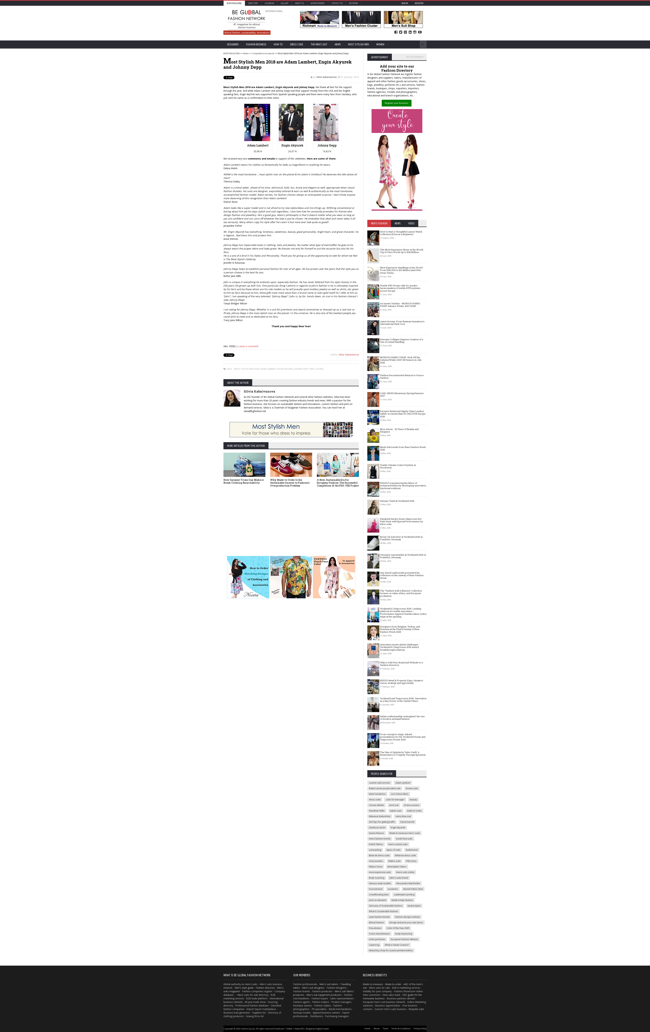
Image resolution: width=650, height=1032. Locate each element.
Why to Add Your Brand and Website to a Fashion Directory (401, 664)
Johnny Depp (301, 368)
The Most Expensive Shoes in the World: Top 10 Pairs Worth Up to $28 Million (402, 251)
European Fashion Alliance (404, 939)
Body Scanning (376, 877)
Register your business (396, 102)
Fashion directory (265, 987)
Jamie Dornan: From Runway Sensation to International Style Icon (402, 323)
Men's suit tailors (328, 984)
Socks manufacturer (379, 933)
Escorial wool (375, 888)
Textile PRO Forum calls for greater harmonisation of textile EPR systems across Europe (400, 288)
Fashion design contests (407, 916)
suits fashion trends (379, 916)
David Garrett (407, 821)
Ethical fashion (376, 922)
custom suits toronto (379, 782)
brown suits (412, 788)
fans (312, 368)
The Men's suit (319, 44)
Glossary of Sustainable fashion (385, 905)
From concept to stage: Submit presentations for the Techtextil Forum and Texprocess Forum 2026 (402, 737)
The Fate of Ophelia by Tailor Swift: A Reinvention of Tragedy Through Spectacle (403, 753)
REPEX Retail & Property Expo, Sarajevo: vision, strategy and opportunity (402, 682)
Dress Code (296, 44)
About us (299, 3)
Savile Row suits (404, 838)
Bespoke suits (416, 1009)
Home (367, 1028)
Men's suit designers (313, 987)
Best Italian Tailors (397, 866)
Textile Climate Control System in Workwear (398, 466)
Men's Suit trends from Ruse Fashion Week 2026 (403, 448)
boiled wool (412, 849)
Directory (253, 3)
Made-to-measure (373, 984)
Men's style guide (244, 987)
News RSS (299, 1028)
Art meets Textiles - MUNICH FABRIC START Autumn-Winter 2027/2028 (400, 305)
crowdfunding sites (379, 894)
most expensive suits (380, 872)
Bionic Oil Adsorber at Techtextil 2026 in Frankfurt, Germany (401, 538)
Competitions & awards (263, 53)
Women (380, 44)
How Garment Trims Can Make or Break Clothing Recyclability (243, 481)
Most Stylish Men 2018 (246, 368)
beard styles (414, 905)
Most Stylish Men (358, 44)
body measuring (403, 933)
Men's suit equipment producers (324, 994)
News (338, 44)
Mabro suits (394, 860)
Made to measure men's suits (404, 833)
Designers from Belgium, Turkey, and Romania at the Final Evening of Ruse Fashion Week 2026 (400, 629)
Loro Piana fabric (399, 793)
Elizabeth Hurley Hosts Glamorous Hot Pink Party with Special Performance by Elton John (401, 521)
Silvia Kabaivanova (326, 77)
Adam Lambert (268, 368)
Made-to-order (393, 984)
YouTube (420, 32)
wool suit (393, 805)
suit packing (375, 849)
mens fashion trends (380, 838)
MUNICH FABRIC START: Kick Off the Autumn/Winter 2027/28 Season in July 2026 (400, 360)
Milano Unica (375, 866)
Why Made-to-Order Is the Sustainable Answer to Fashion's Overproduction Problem (289, 482)
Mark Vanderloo (377, 793)
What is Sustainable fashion (383, 911)
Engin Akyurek (285, 368)
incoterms (393, 888)
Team (385, 1028)
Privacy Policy (420, 1028)
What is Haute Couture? (397, 944)
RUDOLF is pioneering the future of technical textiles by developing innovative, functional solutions (403, 485)
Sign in (404, 3)
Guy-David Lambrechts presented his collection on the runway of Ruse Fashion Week (402, 575)
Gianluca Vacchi (377, 827)
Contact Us (337, 3)
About (377, 1028)
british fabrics (376, 844)
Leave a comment (248, 346)
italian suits (396, 810)
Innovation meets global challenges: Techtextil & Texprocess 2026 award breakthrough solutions (399, 647)
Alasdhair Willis (377, 810)
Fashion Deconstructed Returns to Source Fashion (402, 377)
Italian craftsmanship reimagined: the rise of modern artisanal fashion (402, 718)
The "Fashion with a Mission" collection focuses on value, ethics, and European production (401, 593)
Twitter (400, 32)
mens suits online (405, 872)
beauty (413, 799)
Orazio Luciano (411, 805)
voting (319, 368)
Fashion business (256, 44)
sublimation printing (404, 894)
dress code (375, 799)
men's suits (251, 984)
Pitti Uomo (411, 860)
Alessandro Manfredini (408, 883)
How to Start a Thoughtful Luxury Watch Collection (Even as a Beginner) (401, 233)
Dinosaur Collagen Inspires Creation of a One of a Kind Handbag (401, 341)
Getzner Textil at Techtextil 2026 (397, 500)
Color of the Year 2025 (398, 928)
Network (353, 3)
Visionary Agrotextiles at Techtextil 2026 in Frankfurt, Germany (403, 556)
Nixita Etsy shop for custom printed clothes (391, 950)
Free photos (375, 928)
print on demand (377, 900)
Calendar (269, 3)
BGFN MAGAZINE (231, 53)
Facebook (395, 32)
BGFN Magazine (234, 3)
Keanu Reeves (376, 833)
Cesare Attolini (376, 805)
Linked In (410, 32)
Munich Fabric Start (413, 888)
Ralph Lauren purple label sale (384, 788)
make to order (414, 810)
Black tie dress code (379, 855)
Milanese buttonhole (379, 816)
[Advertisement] (325, 518)
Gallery (284, 3)
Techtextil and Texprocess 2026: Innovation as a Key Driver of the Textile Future (403, 700)
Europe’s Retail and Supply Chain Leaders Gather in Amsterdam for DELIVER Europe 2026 (403, 414)
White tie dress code (405, 855)
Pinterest (405, 32)
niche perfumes (377, 939)
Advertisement (317, 3)
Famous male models (380, 883)
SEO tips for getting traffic (382, 821)
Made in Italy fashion (402, 900)
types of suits (393, 849)
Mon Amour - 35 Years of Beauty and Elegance (399, 430)
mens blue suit (403, 816)
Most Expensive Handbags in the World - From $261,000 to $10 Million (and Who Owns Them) (402, 270)
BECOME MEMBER (414, 57)
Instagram (414, 32)
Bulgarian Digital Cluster (317, 1028)
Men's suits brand (399, 877)
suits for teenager (395, 799)
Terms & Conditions (400, 1028)
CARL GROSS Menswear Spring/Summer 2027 (402, 394)
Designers (233, 44)
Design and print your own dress (406, 922)
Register (419, 3)
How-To (278, 44)
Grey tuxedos (376, 860)
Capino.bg (374, 944)
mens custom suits (398, 844)
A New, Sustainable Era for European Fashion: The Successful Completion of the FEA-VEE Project (338, 482)
